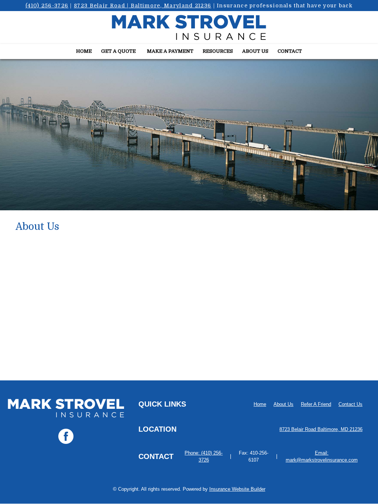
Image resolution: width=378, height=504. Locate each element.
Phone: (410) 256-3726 (204, 456)
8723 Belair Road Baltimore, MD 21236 (320, 429)
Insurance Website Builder (237, 489)
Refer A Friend (316, 404)
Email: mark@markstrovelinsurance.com (322, 456)
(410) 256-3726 (46, 5)
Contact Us (350, 404)
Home (260, 404)
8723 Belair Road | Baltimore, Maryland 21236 (142, 5)
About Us (283, 404)
